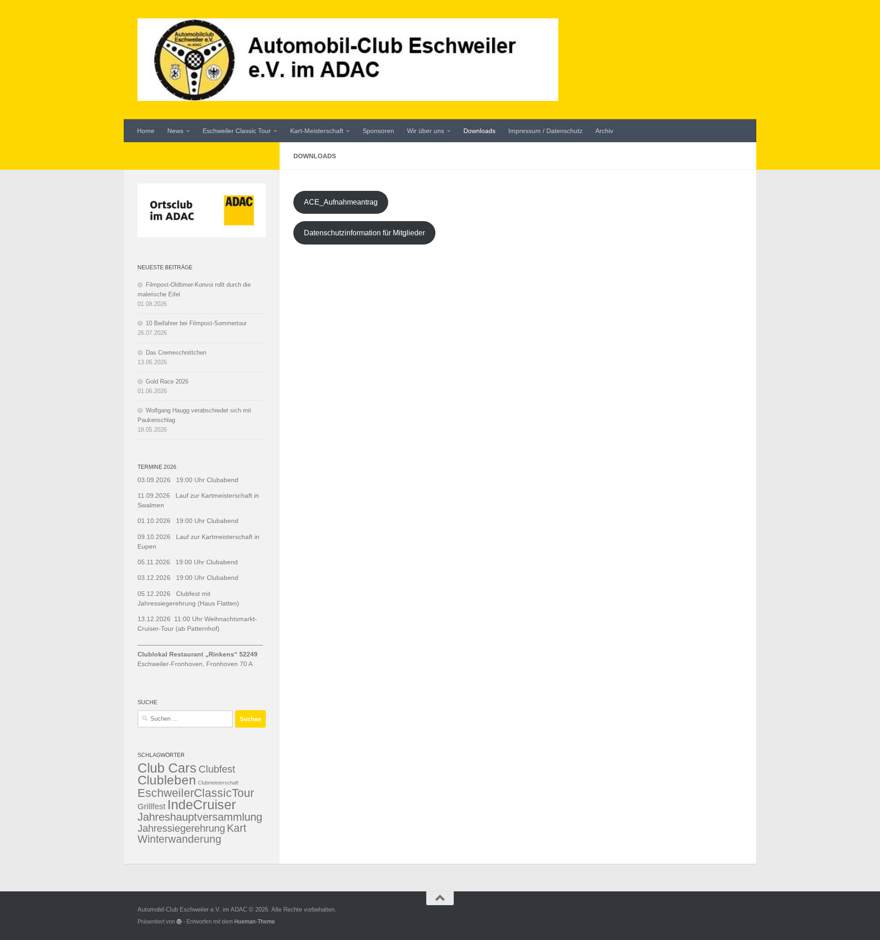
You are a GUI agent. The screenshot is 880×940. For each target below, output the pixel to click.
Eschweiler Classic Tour (237, 130)
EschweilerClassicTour (196, 792)
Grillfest (151, 806)
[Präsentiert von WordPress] (179, 921)
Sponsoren (378, 130)
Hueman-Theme (254, 921)
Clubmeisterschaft (218, 782)
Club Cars (167, 767)
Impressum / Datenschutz (545, 130)
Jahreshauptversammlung (200, 817)
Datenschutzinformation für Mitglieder (364, 233)
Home (145, 130)
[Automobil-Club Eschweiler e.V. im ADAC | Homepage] (348, 59)
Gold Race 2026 (167, 381)
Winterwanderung (179, 839)
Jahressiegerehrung (181, 828)
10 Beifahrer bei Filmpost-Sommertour (196, 323)
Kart (236, 828)
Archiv (604, 130)
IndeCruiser (201, 804)
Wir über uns (425, 130)
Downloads (479, 130)
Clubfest (216, 769)
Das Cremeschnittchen (176, 352)
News (175, 130)
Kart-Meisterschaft (316, 130)
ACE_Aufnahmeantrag (341, 202)
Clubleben (167, 780)
